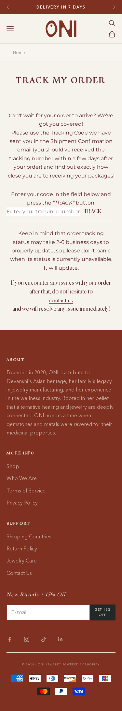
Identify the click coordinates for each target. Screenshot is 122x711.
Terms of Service (26, 490)
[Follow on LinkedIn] (60, 639)
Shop (13, 466)
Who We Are (22, 478)
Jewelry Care (22, 560)
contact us (61, 300)
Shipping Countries (29, 536)
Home (19, 52)
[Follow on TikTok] (43, 639)
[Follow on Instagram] (26, 639)
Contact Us (19, 573)
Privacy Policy (22, 502)
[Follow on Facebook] (10, 639)
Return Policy (22, 548)
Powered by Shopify (81, 664)
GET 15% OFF (103, 612)
